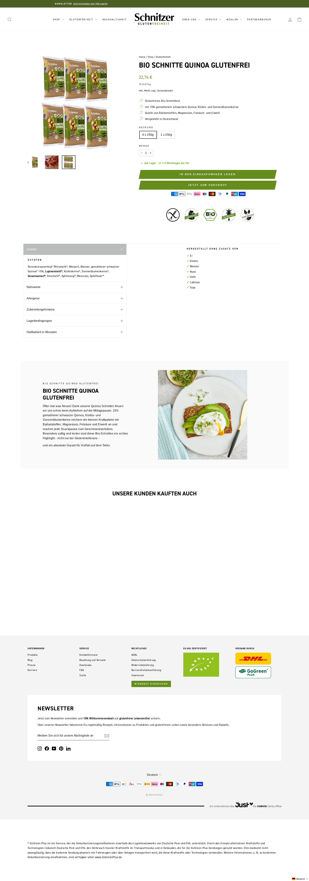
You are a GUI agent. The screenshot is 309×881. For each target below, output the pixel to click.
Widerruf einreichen (151, 684)
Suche (82, 675)
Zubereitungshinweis (41, 309)
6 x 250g (148, 134)
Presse (31, 665)
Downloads (85, 665)
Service (212, 19)
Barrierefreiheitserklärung (146, 670)
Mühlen (233, 19)
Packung (146, 127)
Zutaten (32, 249)
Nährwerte (34, 287)
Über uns (189, 19)
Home (142, 56)
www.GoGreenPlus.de (108, 857)
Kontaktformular (88, 654)
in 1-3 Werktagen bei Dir (174, 163)
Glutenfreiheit (81, 19)
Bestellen (57, 564)
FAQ (81, 670)
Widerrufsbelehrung (142, 665)
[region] (77, 103)
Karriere (32, 670)
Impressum (137, 675)
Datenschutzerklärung (143, 660)
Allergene (33, 298)
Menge (144, 145)
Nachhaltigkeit (114, 19)
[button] (300, 879)
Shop (57, 19)
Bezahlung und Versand (92, 660)
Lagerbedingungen (39, 320)
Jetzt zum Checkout (207, 185)
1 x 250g (166, 134)
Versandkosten (165, 90)
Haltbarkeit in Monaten (42, 332)
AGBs (134, 654)
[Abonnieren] (106, 735)
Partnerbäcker (259, 19)
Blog (30, 660)
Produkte (33, 654)
